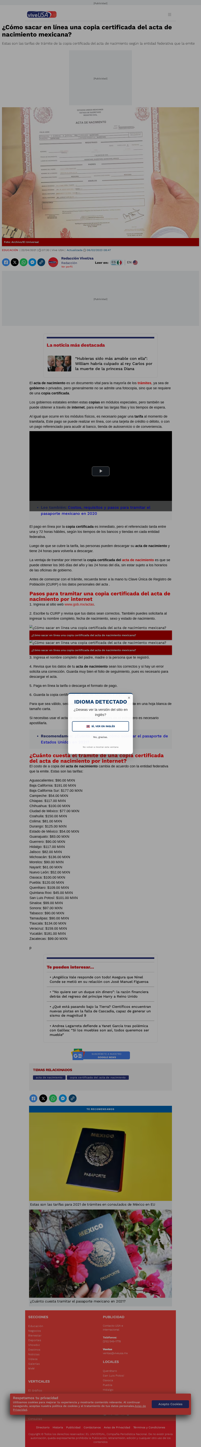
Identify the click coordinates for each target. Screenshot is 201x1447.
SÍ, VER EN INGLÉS (101, 726)
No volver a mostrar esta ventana (100, 747)
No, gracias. (100, 737)
